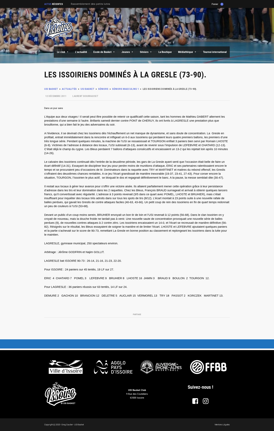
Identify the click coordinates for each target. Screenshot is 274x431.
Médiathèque (185, 52)
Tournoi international (215, 52)
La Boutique (165, 52)
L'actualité (81, 52)
